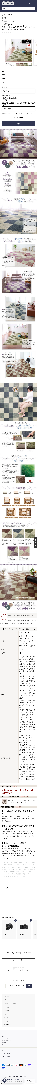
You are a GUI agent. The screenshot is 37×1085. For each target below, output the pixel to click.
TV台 (6, 17)
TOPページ (4, 1036)
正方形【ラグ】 (9, 23)
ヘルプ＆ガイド (5, 1038)
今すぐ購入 (18, 124)
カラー (3, 78)
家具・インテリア (9, 21)
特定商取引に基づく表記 (6, 1040)
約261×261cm (8, 24)
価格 (3, 71)
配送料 (8, 113)
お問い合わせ (4, 1042)
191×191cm (17, 615)
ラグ (6, 20)
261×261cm (29, 615)
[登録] (29, 986)
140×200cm (11, 615)
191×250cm (23, 615)
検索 (2, 1044)
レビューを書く (18, 960)
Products (7, 15)
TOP (3, 14)
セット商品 (8, 18)
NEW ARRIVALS (9, 14)
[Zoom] (29, 63)
